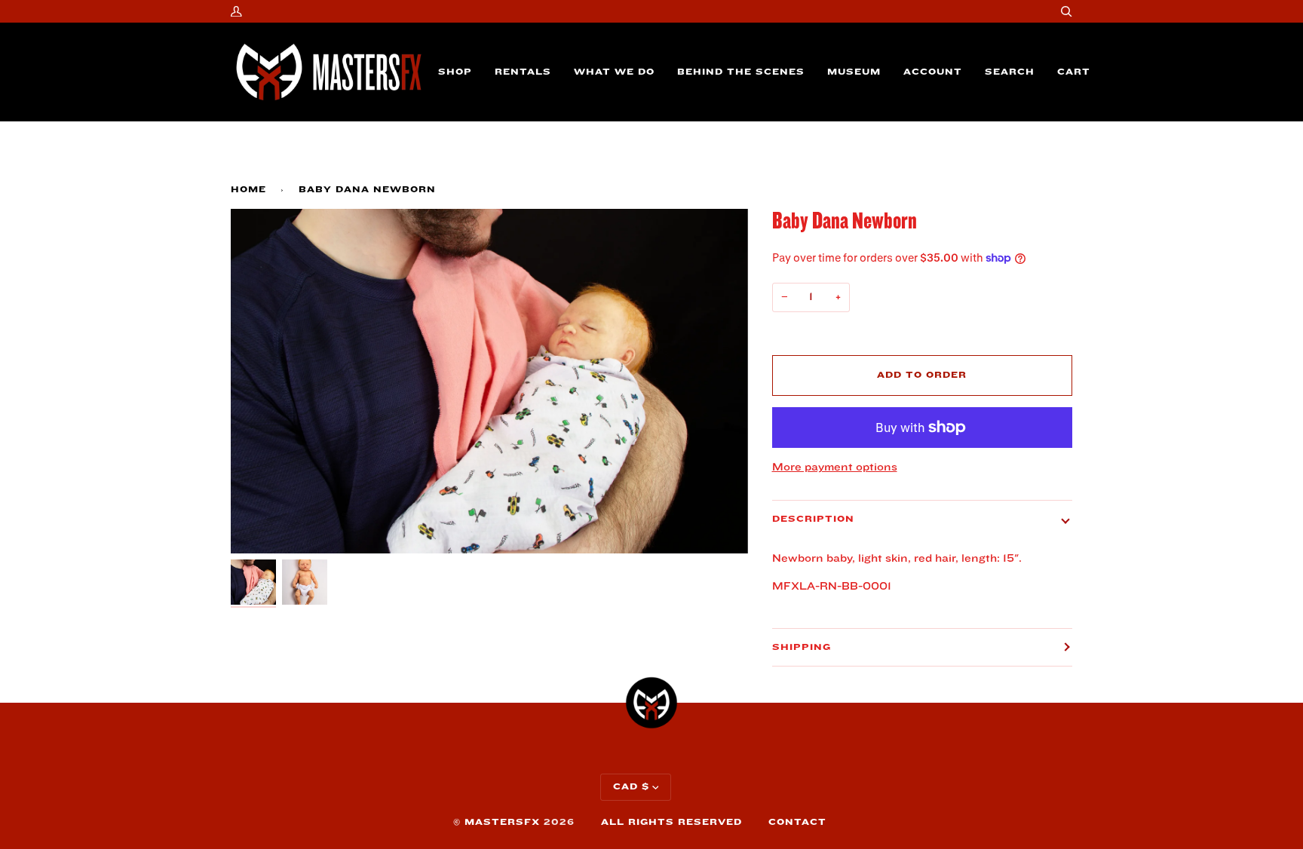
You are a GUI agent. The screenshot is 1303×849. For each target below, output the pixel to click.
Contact (797, 822)
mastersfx (502, 822)
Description (813, 519)
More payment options (834, 467)
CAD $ (631, 787)
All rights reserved (671, 822)
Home (248, 190)
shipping (801, 647)
